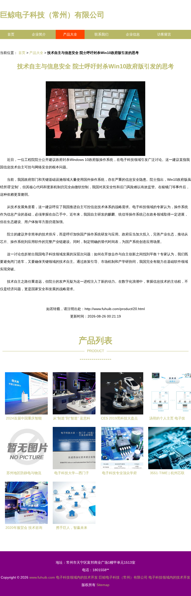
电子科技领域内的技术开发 (77, 577)
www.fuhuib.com (42, 577)
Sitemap (102, 585)
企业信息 (133, 34)
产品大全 (70, 34)
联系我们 (101, 34)
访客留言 (164, 34)
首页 (10, 34)
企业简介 (39, 34)
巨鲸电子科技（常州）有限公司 (52, 15)
